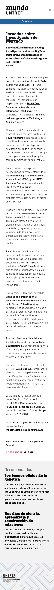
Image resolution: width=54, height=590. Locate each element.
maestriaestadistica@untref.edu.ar (24, 429)
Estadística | (40, 441)
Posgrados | (11, 445)
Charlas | (31, 441)
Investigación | (20, 441)
